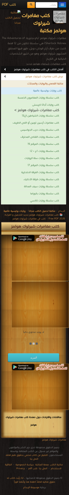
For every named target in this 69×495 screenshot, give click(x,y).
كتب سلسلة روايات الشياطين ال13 (40, 115)
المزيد (33, 357)
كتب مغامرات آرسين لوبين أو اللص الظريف (36, 122)
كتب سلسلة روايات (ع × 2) (44, 151)
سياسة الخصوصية (25, 464)
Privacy (20, 468)
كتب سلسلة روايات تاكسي (44, 200)
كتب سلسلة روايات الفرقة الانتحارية (40, 172)
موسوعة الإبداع (31, 487)
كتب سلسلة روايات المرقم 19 (43, 144)
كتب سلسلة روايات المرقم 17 (43, 165)
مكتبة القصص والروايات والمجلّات (45, 83)
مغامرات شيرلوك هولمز (54, 440)
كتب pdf (32, 468)
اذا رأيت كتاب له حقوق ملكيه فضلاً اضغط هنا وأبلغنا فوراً (31, 480)
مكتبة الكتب (56, 464)
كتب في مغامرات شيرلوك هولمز (29, 219)
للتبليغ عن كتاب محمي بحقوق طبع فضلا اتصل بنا (27, 457)
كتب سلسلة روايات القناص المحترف (40, 137)
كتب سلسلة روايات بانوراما (44, 193)
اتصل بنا (42, 468)
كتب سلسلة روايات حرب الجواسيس (40, 130)
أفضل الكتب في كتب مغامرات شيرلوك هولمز (38, 69)
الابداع (61, 211)
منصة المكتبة (42, 464)
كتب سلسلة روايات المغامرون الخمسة (38, 97)
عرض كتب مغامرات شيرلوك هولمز (44, 76)
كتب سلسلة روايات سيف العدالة (41, 186)
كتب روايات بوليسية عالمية (47, 90)
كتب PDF (9, 5)
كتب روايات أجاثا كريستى (45, 105)
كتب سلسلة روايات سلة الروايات (42, 158)
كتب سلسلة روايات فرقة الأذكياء (41, 179)
